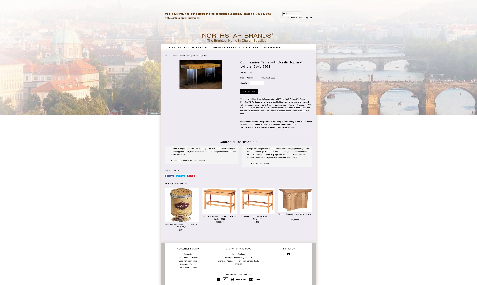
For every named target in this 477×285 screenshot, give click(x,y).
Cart (310, 17)
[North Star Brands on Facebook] (288, 255)
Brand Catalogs (238, 254)
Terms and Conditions (188, 267)
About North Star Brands (188, 257)
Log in (283, 17)
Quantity (243, 83)
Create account (296, 17)
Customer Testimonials (188, 261)
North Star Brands (245, 274)
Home (166, 56)
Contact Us (188, 254)
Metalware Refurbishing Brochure (238, 257)
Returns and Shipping (188, 264)
